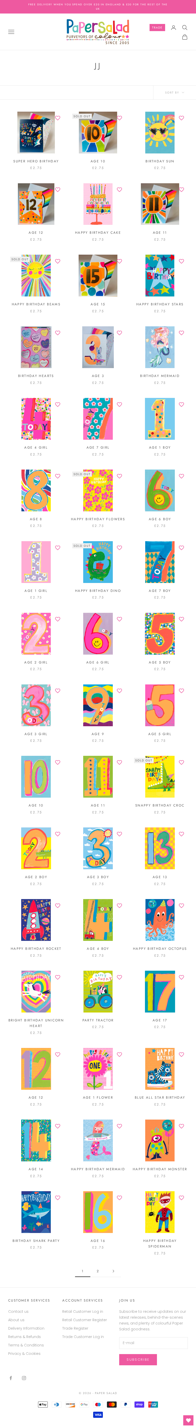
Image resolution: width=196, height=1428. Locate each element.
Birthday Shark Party (36, 1240)
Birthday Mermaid (160, 375)
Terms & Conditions (26, 1345)
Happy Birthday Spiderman (160, 1243)
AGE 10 (36, 805)
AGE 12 (36, 1097)
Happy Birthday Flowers (98, 519)
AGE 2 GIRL (36, 662)
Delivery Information (26, 1328)
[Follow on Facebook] (10, 1378)
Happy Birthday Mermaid (98, 1169)
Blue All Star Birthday (160, 1097)
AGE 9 (98, 734)
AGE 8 (36, 519)
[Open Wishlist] (188, 1420)
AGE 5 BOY (160, 662)
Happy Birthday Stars (160, 304)
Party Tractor (98, 1020)
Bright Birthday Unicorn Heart (36, 1023)
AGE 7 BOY (160, 590)
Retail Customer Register (84, 1319)
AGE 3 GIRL (36, 734)
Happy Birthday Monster (160, 1169)
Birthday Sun (160, 161)
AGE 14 (36, 1169)
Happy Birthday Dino (98, 590)
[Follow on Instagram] (24, 1378)
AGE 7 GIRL (98, 447)
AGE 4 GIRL (36, 447)
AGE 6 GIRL (98, 662)
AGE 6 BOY (160, 519)
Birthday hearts (36, 375)
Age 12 (36, 232)
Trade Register (75, 1328)
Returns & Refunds (24, 1336)
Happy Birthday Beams (36, 304)
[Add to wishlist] (58, 118)
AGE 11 (98, 805)
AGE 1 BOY (160, 447)
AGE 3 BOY (98, 877)
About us (16, 1319)
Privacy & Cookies (24, 1353)
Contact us (18, 1311)
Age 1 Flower (98, 1097)
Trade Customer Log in (83, 1336)
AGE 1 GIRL (35, 590)
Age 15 (98, 304)
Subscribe (138, 1359)
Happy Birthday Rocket (36, 948)
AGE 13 (160, 877)
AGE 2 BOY (36, 877)
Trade (157, 27)
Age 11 (160, 232)
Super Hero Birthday (36, 161)
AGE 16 (98, 1240)
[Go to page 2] (113, 1271)
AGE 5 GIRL (160, 734)
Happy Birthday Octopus (160, 948)
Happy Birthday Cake (98, 232)
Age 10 (98, 161)
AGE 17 (160, 1020)
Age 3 (98, 375)
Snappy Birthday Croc (160, 805)
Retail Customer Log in (82, 1311)
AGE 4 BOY (98, 948)
